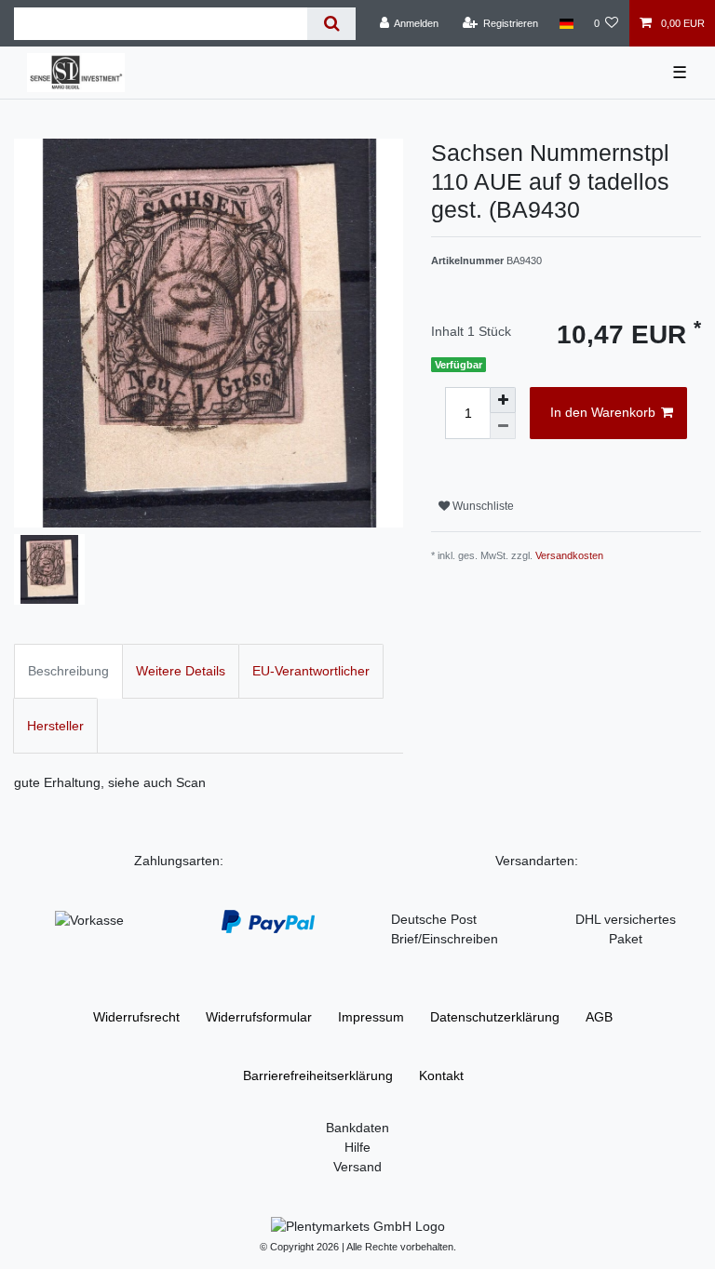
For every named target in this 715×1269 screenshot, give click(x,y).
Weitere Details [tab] (180, 670)
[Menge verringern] (503, 426)
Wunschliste (482, 506)
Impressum (371, 1016)
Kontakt (441, 1075)
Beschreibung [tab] (68, 670)
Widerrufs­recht (136, 1016)
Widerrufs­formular (259, 1016)
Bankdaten (357, 1127)
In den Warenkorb (602, 412)
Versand (357, 1166)
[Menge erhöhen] (503, 400)
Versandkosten (569, 555)
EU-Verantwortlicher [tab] (311, 670)
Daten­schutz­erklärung (495, 1016)
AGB (599, 1016)
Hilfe (357, 1147)
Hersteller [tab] (55, 725)
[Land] (565, 23)
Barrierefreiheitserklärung (318, 1075)
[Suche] (331, 23)
